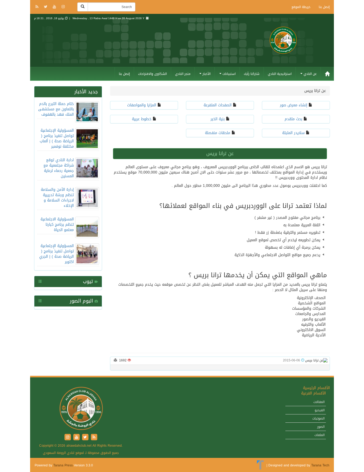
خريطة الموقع (301, 7)
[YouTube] (55, 7)
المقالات (319, 402)
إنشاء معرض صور (293, 105)
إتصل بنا (324, 7)
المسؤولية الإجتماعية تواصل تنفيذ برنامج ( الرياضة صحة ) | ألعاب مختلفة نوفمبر (57, 138)
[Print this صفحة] (115, 360)
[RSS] (37, 7)
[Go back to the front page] (283, 47)
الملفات (319, 435)
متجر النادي (183, 74)
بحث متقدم (293, 119)
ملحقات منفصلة (217, 132)
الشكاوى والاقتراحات (152, 74)
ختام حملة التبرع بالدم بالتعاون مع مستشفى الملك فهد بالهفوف (56, 109)
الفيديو (320, 410)
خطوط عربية (141, 119)
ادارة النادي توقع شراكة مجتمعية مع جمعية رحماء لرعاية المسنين (58, 168)
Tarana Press (63, 465)
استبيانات (228, 74)
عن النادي (309, 74)
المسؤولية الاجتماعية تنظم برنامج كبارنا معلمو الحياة (57, 224)
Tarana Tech (320, 465)
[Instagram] (63, 7)
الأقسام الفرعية (313, 393)
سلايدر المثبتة (293, 132)
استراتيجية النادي (280, 74)
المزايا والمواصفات (141, 105)
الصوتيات (318, 418)
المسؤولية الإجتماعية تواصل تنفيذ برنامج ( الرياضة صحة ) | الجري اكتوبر (56, 253)
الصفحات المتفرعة (218, 105)
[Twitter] (46, 7)
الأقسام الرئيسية (316, 388)
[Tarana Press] (260, 465)
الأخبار (206, 74)
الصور (321, 427)
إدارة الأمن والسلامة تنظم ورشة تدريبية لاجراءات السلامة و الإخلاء (57, 197)
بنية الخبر (218, 119)
